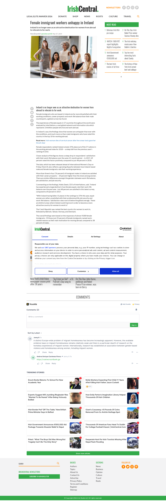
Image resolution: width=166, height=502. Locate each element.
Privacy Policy (76, 481)
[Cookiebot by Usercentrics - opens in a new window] (121, 229)
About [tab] (121, 236)
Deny (51, 271)
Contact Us (74, 475)
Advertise (74, 478)
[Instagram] (132, 7)
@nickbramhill (46, 34)
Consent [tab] (45, 236)
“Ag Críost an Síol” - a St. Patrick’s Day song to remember (63, 282)
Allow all (115, 271)
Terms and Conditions (79, 484)
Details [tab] (70, 236)
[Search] (138, 16)
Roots (98, 481)
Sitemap (73, 490)
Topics (72, 469)
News (98, 466)
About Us (74, 472)
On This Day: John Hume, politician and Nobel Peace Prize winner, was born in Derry (86, 283)
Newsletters (113, 7)
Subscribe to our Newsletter (39, 476)
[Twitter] (128, 7)
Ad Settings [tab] (95, 236)
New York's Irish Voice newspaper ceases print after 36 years (40, 281)
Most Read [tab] (111, 24)
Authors (73, 466)
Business (99, 469)
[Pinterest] (137, 7)
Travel (98, 478)
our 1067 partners (48, 247)
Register (73, 487)
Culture (99, 475)
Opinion (99, 472)
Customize (81, 271)
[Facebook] (124, 7)
